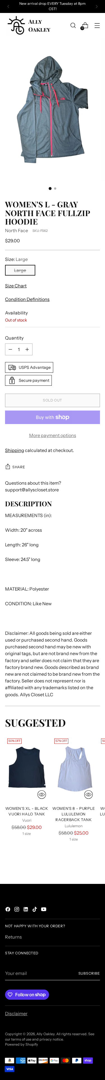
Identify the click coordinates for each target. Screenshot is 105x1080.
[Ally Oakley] (29, 25)
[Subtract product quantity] (10, 349)
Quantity (14, 338)
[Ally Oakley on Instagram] (17, 910)
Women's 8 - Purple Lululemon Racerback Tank (73, 814)
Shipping (14, 450)
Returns (13, 937)
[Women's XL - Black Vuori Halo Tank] (26, 769)
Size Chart (16, 286)
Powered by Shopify (21, 1044)
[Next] (96, 6)
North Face (16, 230)
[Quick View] (41, 794)
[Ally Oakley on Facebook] (8, 910)
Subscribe (89, 973)
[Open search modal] (73, 25)
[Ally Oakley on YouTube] (44, 910)
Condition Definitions (27, 299)
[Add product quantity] (27, 349)
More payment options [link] (52, 435)
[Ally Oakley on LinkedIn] (26, 910)
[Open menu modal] (97, 25)
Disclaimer (16, 1013)
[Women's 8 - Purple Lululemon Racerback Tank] (73, 769)
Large (20, 270)
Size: (16, 259)
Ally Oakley (45, 1034)
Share (18, 467)
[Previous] (8, 6)
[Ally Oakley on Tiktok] (35, 910)
